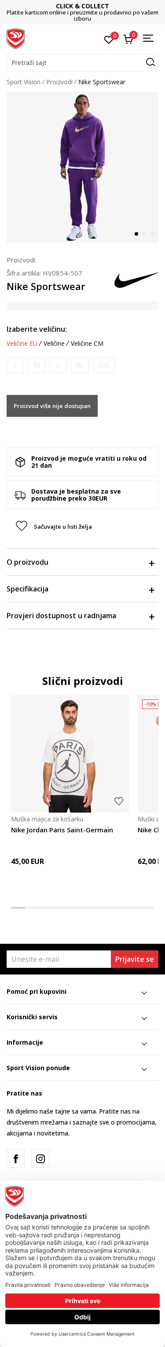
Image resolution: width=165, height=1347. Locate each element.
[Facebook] (16, 1159)
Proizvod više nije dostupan (52, 406)
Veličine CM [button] (87, 343)
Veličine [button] (54, 343)
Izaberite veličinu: (37, 329)
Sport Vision (23, 82)
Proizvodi (59, 82)
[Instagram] (40, 1159)
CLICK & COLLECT (82, 6)
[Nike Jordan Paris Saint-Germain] (70, 754)
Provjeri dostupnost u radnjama (61, 615)
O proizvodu (27, 562)
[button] (82, 63)
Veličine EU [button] (22, 343)
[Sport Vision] (16, 38)
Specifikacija (27, 589)
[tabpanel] (82, 167)
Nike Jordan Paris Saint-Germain (62, 829)
